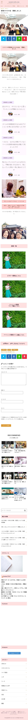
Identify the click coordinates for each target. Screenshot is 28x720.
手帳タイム (15, 349)
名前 (3, 390)
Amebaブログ (7, 576)
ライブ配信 (4, 672)
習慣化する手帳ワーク (5, 712)
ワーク (3, 681)
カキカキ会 (5, 352)
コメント (4, 372)
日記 (2, 694)
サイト (2, 408)
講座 (2, 703)
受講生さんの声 (5, 685)
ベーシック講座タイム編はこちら (14, 335)
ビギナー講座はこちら (14, 276)
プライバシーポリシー (14, 714)
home (4, 711)
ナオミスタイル (5, 668)
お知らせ (4, 349)
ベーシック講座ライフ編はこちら (14, 305)
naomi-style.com (14, 2)
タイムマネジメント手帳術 (11, 711)
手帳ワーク (11, 352)
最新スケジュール (21, 711)
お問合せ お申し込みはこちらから (14, 343)
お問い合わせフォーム (22, 712)
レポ (10, 349)
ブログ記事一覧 (13, 712)
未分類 (3, 699)
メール (3, 399)
